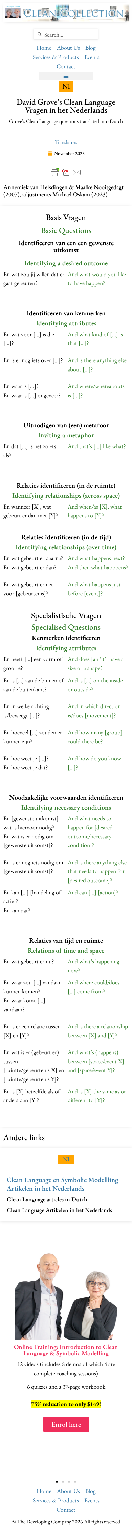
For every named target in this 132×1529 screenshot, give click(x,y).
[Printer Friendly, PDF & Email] (66, 172)
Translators (66, 142)
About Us (68, 47)
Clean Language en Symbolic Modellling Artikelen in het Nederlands (62, 1184)
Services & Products (56, 57)
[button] (66, 76)
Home (44, 47)
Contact (66, 66)
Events (92, 57)
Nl (66, 1159)
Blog (90, 47)
